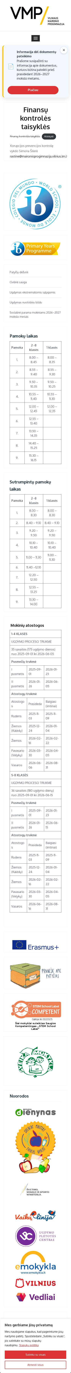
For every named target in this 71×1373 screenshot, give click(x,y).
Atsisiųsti (49, 136)
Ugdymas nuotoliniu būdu (26, 302)
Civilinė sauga (18, 282)
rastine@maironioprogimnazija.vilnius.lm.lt (39, 156)
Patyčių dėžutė (19, 272)
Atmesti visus (35, 1364)
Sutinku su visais (36, 1354)
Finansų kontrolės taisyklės (25, 136)
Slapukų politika (29, 1345)
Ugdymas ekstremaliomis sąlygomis (32, 292)
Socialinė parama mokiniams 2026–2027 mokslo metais (35, 315)
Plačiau (33, 90)
